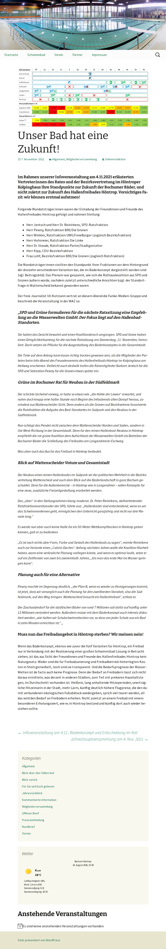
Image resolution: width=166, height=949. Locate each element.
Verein (58, 55)
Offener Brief (30, 813)
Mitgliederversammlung (81, 159)
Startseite (11, 55)
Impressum (99, 55)
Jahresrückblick (32, 793)
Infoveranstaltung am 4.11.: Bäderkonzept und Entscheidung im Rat (77, 732)
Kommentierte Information (39, 800)
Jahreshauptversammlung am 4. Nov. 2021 (109, 739)
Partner (77, 55)
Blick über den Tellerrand (38, 773)
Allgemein (58, 159)
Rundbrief (28, 827)
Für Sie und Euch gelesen (38, 786)
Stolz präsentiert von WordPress (39, 940)
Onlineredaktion (115, 159)
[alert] (83, 926)
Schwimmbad (36, 55)
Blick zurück (29, 780)
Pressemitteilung (33, 820)
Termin (26, 833)
